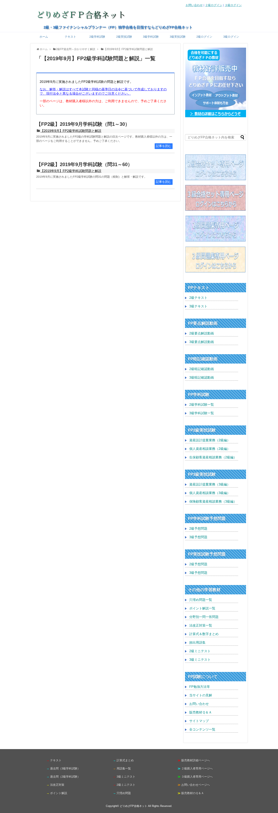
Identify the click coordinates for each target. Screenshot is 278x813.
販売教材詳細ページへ (195, 760)
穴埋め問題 (124, 793)
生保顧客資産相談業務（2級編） (213, 457)
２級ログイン (213, 5)
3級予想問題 (198, 537)
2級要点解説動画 (201, 333)
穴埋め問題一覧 (200, 600)
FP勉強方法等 (199, 686)
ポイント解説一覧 (202, 608)
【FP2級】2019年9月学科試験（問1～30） (83, 124)
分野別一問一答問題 (204, 617)
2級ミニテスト (200, 651)
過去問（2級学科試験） (65, 776)
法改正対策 (57, 784)
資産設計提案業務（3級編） (209, 484)
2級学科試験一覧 (201, 404)
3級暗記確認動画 (201, 377)
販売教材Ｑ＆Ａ (200, 712)
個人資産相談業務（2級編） (209, 448)
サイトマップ (199, 721)
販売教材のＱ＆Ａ (192, 793)
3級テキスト (198, 306)
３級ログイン (233, 5)
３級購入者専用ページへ (197, 776)
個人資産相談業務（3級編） (209, 493)
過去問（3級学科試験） (65, 768)
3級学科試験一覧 (201, 413)
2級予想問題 (198, 528)
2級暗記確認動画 (201, 369)
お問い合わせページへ (195, 784)
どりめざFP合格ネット (133, 806)
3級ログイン (231, 36)
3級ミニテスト (200, 659)
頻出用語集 (197, 642)
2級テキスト (198, 297)
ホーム (43, 36)
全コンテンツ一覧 (202, 729)
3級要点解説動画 (201, 342)
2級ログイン (204, 36)
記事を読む (163, 146)
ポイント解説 (58, 793)
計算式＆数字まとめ (204, 634)
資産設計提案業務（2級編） (209, 440)
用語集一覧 (124, 768)
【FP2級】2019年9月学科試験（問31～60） (84, 164)
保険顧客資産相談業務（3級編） (213, 501)
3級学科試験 (151, 36)
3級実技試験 (178, 36)
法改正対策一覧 (200, 625)
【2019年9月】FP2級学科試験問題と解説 (70, 131)
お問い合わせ (194, 5)
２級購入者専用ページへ (197, 768)
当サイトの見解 (200, 695)
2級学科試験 (97, 36)
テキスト (70, 36)
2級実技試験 (124, 36)
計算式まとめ (125, 760)
